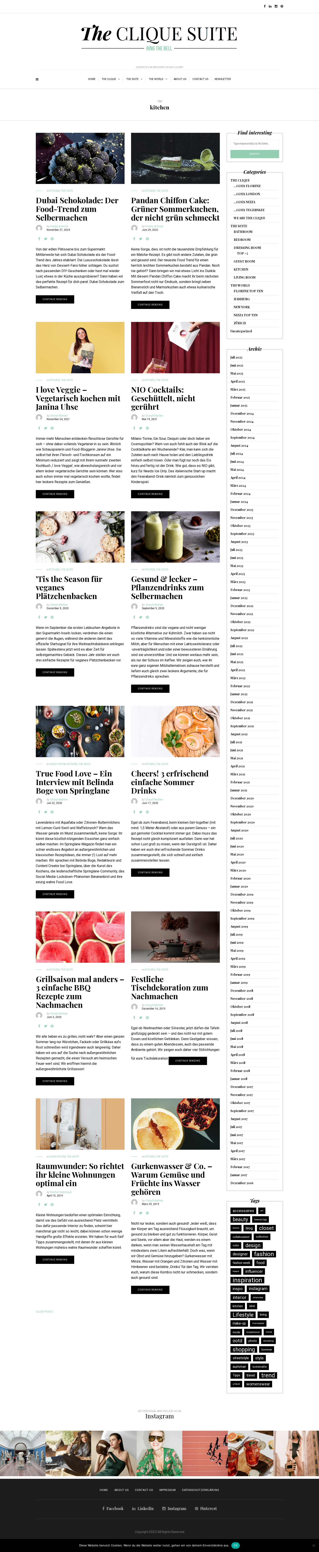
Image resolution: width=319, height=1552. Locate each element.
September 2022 (242, 630)
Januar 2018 (238, 1079)
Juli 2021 (236, 742)
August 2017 (239, 1119)
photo (252, 1341)
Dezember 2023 (241, 510)
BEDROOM (242, 240)
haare (236, 1271)
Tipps (236, 1375)
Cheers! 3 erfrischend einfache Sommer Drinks (170, 781)
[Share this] (39, 239)
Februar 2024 (240, 494)
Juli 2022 (236, 646)
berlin (236, 1228)
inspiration (247, 1280)
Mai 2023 (236, 566)
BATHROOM (243, 232)
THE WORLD (156, 79)
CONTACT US (144, 1490)
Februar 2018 (240, 1071)
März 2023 (237, 582)
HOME (91, 79)
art (261, 1210)
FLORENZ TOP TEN (248, 291)
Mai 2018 (236, 1047)
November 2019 (241, 902)
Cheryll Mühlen (59, 415)
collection (262, 1236)
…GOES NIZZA (244, 202)
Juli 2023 (236, 550)
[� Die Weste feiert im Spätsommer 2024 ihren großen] (68, 1453)
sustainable (259, 1366)
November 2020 (242, 806)
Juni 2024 (237, 461)
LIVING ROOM (57, 1156)
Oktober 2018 (240, 1007)
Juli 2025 (236, 357)
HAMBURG (242, 299)
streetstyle (241, 1358)
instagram (258, 1288)
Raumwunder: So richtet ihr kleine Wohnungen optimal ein (80, 1174)
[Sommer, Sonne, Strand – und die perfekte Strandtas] (296, 1453)
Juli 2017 (236, 1127)
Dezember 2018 (241, 991)
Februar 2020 (240, 878)
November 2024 (241, 421)
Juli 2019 (236, 934)
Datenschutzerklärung (200, 1490)
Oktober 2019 (240, 910)
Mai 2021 (236, 758)
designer (240, 1254)
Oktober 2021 (240, 718)
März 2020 (238, 870)
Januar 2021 (238, 790)
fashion (264, 1254)
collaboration (241, 1237)
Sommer (266, 1349)
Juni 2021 (236, 750)
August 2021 (239, 734)
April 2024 (237, 478)
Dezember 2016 (241, 1183)
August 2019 (239, 926)
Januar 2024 (239, 502)
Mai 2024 (237, 470)
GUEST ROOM (57, 764)
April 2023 (237, 574)
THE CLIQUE (109, 79)
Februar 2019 (240, 974)
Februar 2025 (240, 397)
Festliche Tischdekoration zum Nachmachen (169, 987)
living (263, 1315)
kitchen (238, 1306)
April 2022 (237, 670)
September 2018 (242, 1015)
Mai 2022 (236, 662)
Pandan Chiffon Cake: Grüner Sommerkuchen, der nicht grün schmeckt (175, 208)
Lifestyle (243, 1315)
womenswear (258, 1384)
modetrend (253, 1332)
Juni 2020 (237, 846)
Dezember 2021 (241, 702)
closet (266, 1228)
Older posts (44, 1311)
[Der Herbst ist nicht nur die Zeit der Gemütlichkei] (23, 1453)
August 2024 (239, 445)
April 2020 (238, 862)
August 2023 (239, 542)
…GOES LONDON (247, 194)
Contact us (200, 79)
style (259, 1358)
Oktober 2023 (240, 526)
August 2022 (239, 638)
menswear (258, 1323)
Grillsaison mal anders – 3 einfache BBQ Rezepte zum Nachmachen (80, 992)
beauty (240, 1219)
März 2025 (237, 389)
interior (240, 1297)
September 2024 (242, 437)
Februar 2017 (240, 1167)
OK (235, 1545)
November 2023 (241, 518)
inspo (238, 1288)
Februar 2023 (240, 590)
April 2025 (237, 381)
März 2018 (237, 1063)
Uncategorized (241, 331)
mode (236, 1332)
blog (249, 1228)
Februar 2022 (240, 686)
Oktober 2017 (240, 1103)
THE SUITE (132, 79)
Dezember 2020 (242, 798)
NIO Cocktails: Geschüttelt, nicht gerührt (163, 398)
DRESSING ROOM (247, 248)
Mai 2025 (236, 373)
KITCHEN (54, 190)
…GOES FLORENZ (247, 186)
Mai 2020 (237, 854)
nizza (269, 1332)
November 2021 (241, 710)
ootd (237, 1340)
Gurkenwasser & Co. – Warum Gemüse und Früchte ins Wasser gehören (171, 1179)
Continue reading (55, 299)
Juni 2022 (236, 654)
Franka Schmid (59, 226)
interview (258, 1297)
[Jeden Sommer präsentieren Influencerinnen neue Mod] (159, 1453)
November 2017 (241, 1095)
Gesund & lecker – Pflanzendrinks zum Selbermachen (167, 587)
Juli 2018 (236, 1031)
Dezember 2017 (241, 1087)
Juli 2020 (236, 838)
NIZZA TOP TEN (246, 315)
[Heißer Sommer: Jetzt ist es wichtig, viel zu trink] (250, 1453)
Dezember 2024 (242, 413)
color (236, 1245)
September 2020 (242, 822)
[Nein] (313, 1545)
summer (239, 1367)
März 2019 (238, 966)
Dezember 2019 (241, 894)
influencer (254, 1271)
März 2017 (237, 1159)
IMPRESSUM (167, 1490)
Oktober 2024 (240, 429)
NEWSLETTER (223, 79)
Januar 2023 (238, 598)
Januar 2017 (238, 1175)
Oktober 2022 (240, 622)
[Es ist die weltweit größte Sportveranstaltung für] (205, 1453)
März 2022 (237, 678)
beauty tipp (260, 1219)
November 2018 (241, 999)
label (252, 1306)
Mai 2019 (236, 950)
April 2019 (237, 958)
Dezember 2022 (241, 606)
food (261, 1263)
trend (268, 1375)
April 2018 (237, 1055)
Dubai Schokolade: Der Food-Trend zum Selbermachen (77, 208)
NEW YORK (242, 307)
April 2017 (237, 1151)
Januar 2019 (239, 983)
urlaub (236, 1384)
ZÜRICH (240, 323)
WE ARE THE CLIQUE (249, 218)
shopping (244, 1349)
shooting (268, 1340)
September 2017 (242, 1111)
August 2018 (239, 1023)
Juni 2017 (236, 1135)
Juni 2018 (236, 1039)
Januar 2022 (238, 694)
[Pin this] (52, 239)
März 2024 (238, 486)
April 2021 (237, 766)
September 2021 (242, 726)
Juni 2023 (236, 558)
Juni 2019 (236, 942)
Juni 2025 (236, 365)
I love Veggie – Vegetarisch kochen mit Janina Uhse (78, 398)
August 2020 (239, 830)
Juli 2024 (236, 453)
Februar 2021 (240, 782)
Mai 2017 (236, 1143)
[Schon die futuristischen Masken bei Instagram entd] (114, 1453)
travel (251, 1375)
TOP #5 (242, 253)
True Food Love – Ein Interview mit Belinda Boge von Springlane (75, 781)
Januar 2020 (239, 886)
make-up (239, 1323)
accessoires (243, 1211)
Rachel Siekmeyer (61, 1192)
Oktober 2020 (240, 814)
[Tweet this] (45, 239)
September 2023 (242, 534)
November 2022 (241, 614)
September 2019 (242, 918)
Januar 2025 (238, 405)
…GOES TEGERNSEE (249, 210)
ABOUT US (180, 79)
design (253, 1245)
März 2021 (237, 774)
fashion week (241, 1263)
